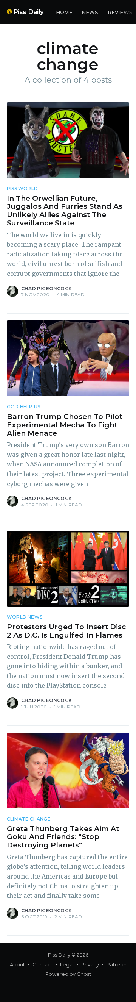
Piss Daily (28, 12)
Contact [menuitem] (42, 964)
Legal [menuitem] (67, 964)
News (90, 12)
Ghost (84, 974)
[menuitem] (64, 12)
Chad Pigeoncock (46, 288)
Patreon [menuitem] (117, 964)
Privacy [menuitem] (90, 964)
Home (64, 12)
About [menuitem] (17, 964)
